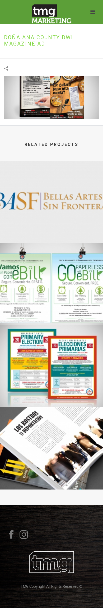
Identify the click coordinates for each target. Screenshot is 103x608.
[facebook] (11, 534)
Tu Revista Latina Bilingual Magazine (52, 475)
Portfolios (27, 54)
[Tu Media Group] (51, 12)
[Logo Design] (51, 182)
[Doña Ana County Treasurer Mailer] (51, 264)
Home (9, 54)
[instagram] (24, 534)
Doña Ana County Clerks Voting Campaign (51, 393)
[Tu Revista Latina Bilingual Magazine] (51, 429)
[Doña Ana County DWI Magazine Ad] (51, 97)
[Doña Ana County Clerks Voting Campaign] (51, 346)
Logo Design (51, 229)
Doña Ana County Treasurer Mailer (51, 311)
